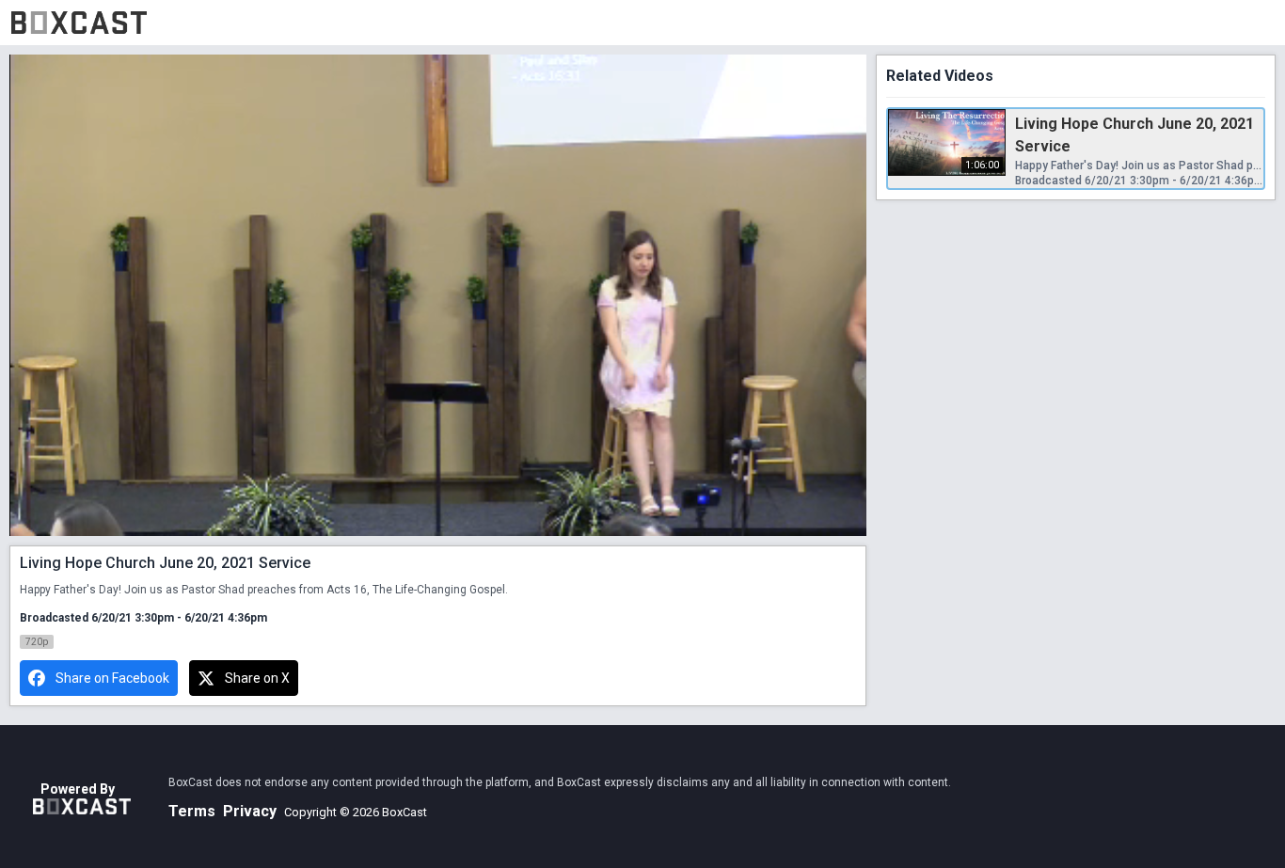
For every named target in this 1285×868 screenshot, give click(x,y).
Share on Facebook (112, 678)
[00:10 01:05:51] (437, 295)
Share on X (257, 678)
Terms (191, 811)
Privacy (250, 811)
